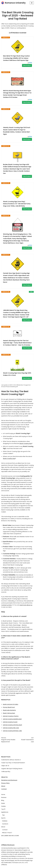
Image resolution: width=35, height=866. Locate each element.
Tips (3, 815)
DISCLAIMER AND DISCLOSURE (10, 835)
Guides (3, 806)
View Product (27, 65)
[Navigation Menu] (32, 2)
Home (3, 794)
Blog (2, 800)
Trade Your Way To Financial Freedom (13, 763)
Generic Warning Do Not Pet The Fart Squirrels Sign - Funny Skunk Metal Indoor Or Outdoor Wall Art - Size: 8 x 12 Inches (17, 343)
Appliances (4, 812)
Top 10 (3, 809)
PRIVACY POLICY (7, 833)
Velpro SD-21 (5, 766)
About (3, 786)
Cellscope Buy (5, 771)
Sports (3, 818)
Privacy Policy (5, 783)
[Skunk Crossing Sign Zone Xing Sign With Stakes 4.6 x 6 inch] (17, 364)
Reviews (3, 797)
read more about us (26, 605)
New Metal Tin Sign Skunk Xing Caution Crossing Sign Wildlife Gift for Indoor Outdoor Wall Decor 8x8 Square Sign (16, 58)
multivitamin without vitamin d (10, 760)
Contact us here (6, 605)
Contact (4, 789)
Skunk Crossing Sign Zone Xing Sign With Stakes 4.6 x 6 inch (17, 374)
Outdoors (5, 824)
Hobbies (4, 821)
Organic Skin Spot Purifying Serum (11, 768)
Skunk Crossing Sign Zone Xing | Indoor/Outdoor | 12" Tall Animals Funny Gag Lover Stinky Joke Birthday (16, 204)
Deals (3, 803)
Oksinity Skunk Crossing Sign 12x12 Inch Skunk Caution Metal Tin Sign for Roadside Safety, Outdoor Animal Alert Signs (16, 131)
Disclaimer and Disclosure (9, 780)
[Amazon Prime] (29, 63)
